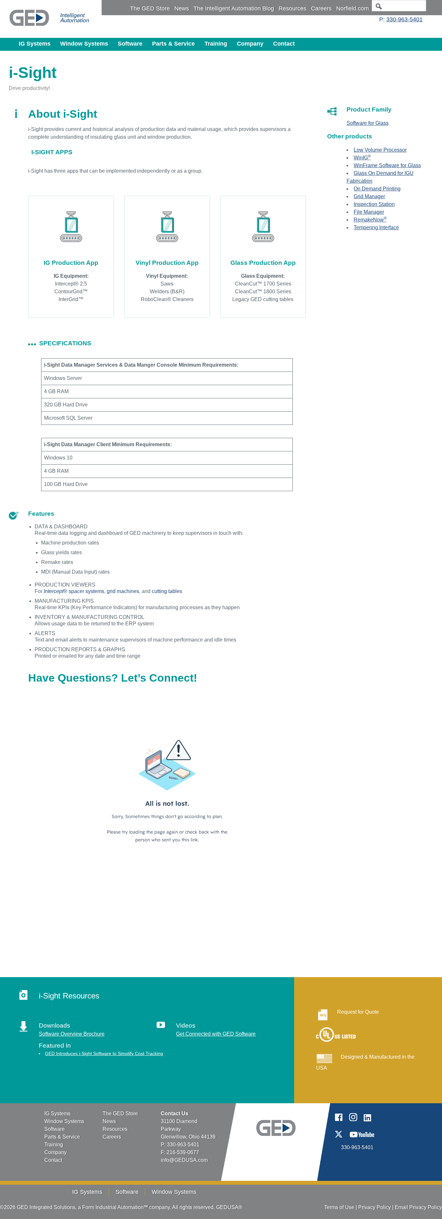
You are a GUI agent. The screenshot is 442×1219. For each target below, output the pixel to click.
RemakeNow (370, 219)
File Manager (369, 212)
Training (215, 43)
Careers (321, 8)
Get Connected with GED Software (216, 1034)
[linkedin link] (367, 1123)
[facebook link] (338, 1123)
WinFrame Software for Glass (387, 165)
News (181, 8)
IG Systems (34, 43)
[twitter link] (338, 1139)
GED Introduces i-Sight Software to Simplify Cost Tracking (104, 1053)
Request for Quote (358, 1012)
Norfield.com (352, 8)
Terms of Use (339, 1207)
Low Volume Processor (380, 150)
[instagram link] (353, 1123)
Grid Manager (369, 196)
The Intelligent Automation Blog (233, 8)
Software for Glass (368, 123)
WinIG (362, 157)
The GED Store (150, 8)
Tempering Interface (376, 227)
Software (130, 43)
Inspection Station (374, 204)
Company (250, 43)
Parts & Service (173, 43)
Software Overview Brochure (72, 1034)
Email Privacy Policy (418, 1207)
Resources (292, 8)
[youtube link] (362, 1139)
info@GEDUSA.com (184, 1160)
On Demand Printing (377, 188)
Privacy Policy (374, 1207)
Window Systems (84, 43)
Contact (284, 43)
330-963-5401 (404, 19)
